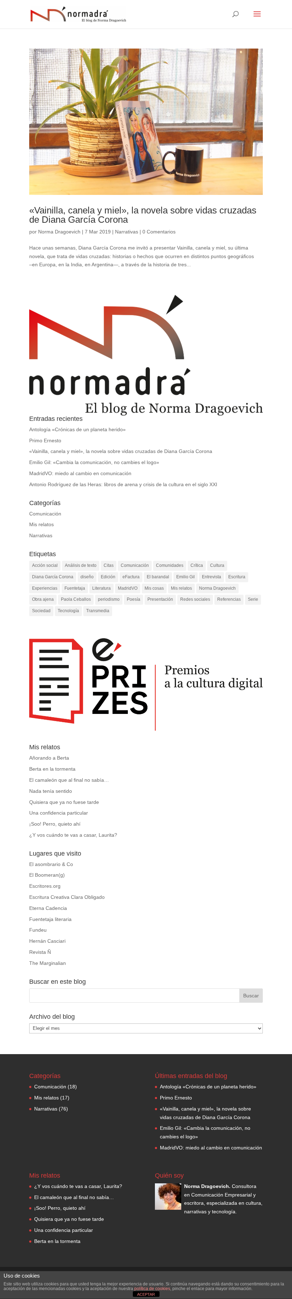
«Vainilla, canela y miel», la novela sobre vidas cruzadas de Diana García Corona (142, 215)
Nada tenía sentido (50, 791)
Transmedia (97, 610)
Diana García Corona (52, 576)
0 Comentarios (159, 232)
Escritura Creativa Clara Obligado (67, 897)
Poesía (133, 599)
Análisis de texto (81, 565)
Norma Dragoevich (59, 232)
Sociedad (41, 610)
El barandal (158, 576)
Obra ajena (43, 599)
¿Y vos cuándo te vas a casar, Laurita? (73, 835)
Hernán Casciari (47, 941)
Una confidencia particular (58, 813)
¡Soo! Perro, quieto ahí (54, 824)
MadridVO (127, 588)
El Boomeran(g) (47, 875)
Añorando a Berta (49, 758)
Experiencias (44, 588)
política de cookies (152, 1288)
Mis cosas (154, 588)
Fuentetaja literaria (50, 919)
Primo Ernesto (45, 440)
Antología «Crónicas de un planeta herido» (77, 429)
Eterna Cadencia (48, 908)
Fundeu (38, 930)
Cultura (217, 565)
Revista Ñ (40, 952)
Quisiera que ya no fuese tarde (64, 802)
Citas (109, 565)
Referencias (229, 599)
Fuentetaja (74, 588)
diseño (87, 576)
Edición (108, 576)
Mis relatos (41, 524)
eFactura (131, 576)
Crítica (197, 565)
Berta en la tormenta (52, 769)
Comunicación (45, 514)
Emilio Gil (185, 576)
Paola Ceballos (76, 599)
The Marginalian (47, 963)
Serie (253, 599)
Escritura (236, 576)
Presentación (160, 599)
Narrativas (126, 232)
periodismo (109, 599)
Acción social (45, 565)
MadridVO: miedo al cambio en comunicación (80, 473)
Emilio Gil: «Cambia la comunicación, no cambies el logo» (94, 462)
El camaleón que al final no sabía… (69, 780)
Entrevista (211, 576)
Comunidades (169, 565)
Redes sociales (195, 599)
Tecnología (68, 610)
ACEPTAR (146, 1294)
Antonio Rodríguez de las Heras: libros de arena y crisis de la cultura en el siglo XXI (123, 484)
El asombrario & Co (51, 864)
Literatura (101, 588)
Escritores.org (45, 886)
